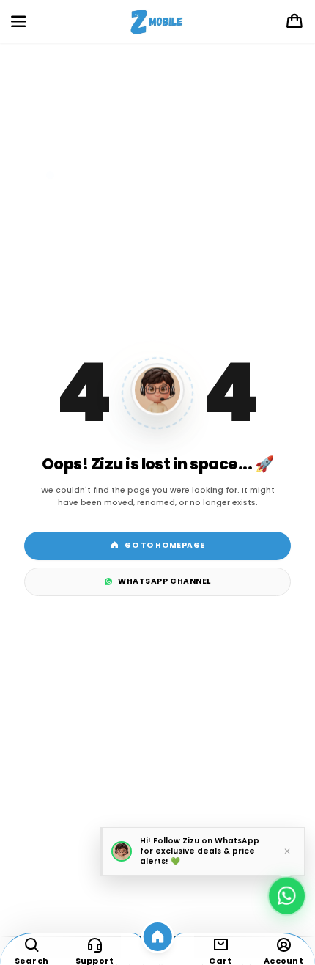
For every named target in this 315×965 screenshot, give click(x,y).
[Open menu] (18, 22)
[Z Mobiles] (158, 22)
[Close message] (287, 851)
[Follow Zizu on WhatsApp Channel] (287, 893)
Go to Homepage (164, 545)
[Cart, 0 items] (294, 22)
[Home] (158, 936)
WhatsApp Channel (164, 581)
